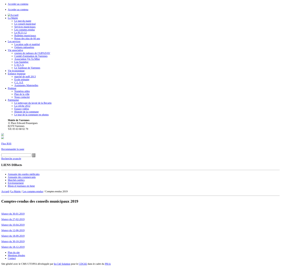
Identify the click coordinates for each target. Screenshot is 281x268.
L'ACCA (19, 64)
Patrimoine (13, 100)
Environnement (16, 183)
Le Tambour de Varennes (27, 67)
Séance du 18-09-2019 (13, 235)
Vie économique (16, 70)
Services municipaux (25, 26)
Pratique (12, 88)
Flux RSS (6, 143)
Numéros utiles (22, 91)
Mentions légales (16, 255)
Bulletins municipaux (25, 35)
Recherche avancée (11, 158)
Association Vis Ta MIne (27, 59)
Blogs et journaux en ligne (21, 186)
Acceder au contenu (18, 4)
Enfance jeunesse (17, 73)
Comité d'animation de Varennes (30, 56)
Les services (14, 41)
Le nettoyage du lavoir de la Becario (33, 103)
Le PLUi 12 (20, 32)
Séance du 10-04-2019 (13, 224)
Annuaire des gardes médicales (24, 174)
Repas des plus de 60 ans (27, 38)
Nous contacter (22, 97)
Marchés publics (16, 180)
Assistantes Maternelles (26, 85)
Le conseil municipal (25, 23)
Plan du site (14, 252)
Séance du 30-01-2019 (13, 213)
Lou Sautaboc (21, 62)
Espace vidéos (21, 108)
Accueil (5, 191)
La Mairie (13, 18)
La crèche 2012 (22, 105)
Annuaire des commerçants (22, 177)
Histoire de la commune (26, 111)
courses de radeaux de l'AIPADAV (32, 53)
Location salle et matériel (27, 44)
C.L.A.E (18, 82)
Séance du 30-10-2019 (13, 241)
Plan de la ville (21, 94)
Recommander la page (12, 149)
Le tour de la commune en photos (31, 114)
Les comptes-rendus (24, 29)
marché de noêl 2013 (25, 76)
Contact (12, 258)
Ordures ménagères (24, 47)
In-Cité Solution (62, 263)
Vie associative (15, 50)
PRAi (108, 263)
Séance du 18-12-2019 (13, 247)
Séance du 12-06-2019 (13, 230)
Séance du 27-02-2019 (13, 219)
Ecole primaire (21, 79)
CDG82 (83, 263)
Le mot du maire (22, 21)
